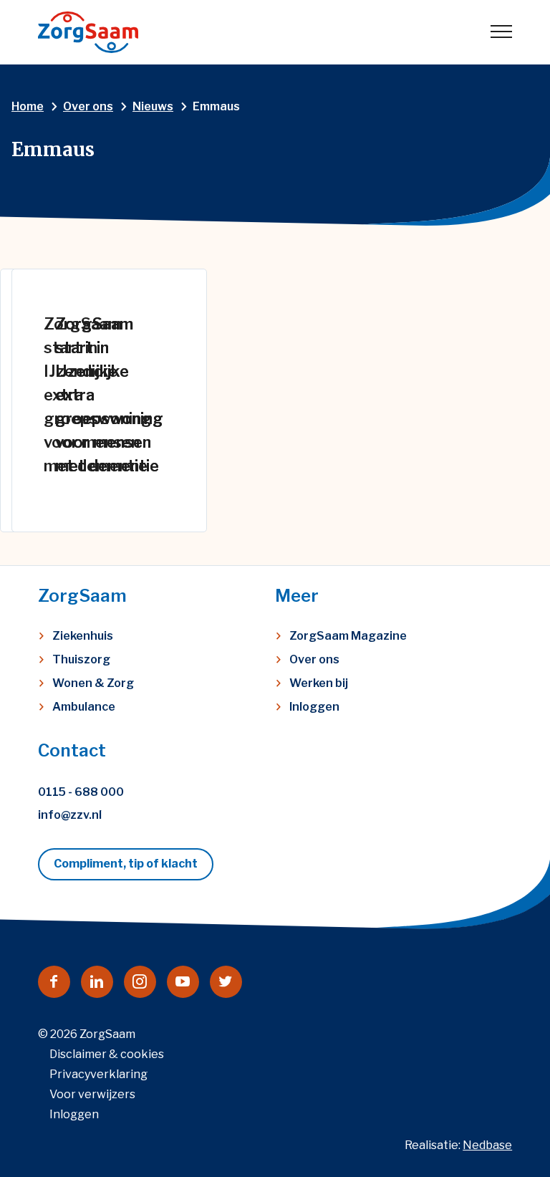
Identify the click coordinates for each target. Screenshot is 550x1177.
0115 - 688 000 (81, 792)
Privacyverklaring (98, 1074)
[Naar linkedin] (97, 982)
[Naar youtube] (183, 982)
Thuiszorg (81, 659)
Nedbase (487, 1145)
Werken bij (318, 683)
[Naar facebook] (54, 982)
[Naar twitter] (226, 982)
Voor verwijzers (92, 1094)
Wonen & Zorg (93, 683)
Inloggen (314, 707)
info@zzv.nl (70, 815)
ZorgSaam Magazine (348, 636)
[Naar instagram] (140, 982)
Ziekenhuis (82, 636)
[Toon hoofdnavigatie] (501, 32)
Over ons (314, 659)
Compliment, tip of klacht (126, 863)
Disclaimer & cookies (106, 1054)
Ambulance (83, 707)
